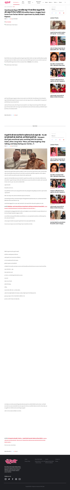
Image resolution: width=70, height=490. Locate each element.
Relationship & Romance (38, 2)
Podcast (60, 2)
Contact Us (57, 459)
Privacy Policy (27, 461)
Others (55, 2)
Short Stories (23, 2)
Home (26, 459)
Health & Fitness (29, 2)
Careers (46, 459)
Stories (56, 461)
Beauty (50, 2)
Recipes (46, 2)
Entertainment (15, 2)
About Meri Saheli (38, 459)
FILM (14, 6)
